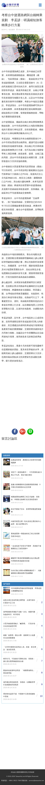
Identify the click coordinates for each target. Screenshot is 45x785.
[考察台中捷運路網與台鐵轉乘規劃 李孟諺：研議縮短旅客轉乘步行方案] (15, 431)
